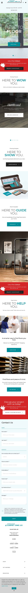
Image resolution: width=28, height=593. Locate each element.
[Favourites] (23, 2)
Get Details (13, 389)
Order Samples (13, 164)
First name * (4, 431)
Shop (4, 561)
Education (6, 573)
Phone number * (5, 461)
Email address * (5, 470)
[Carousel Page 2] (12, 140)
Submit (14, 518)
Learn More (12, 350)
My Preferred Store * (6, 487)
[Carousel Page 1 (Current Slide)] (13, 55)
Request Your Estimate (13, 68)
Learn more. (5, 586)
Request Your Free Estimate (13, 412)
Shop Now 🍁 (14, 44)
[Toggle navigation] (2, 2)
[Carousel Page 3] (14, 140)
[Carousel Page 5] (17, 140)
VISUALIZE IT (13, 224)
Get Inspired (6, 567)
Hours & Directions (14, 535)
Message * (4, 495)
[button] (21, 2)
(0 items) (25, 2)
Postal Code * (5, 478)
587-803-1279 (14, 10)
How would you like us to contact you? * (11, 453)
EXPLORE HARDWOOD (12, 115)
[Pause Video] (25, 55)
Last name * (4, 440)
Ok (14, 588)
